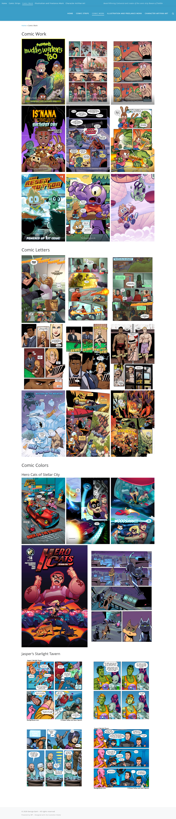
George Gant (33, 811)
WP (32, 815)
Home (24, 25)
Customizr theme (54, 815)
